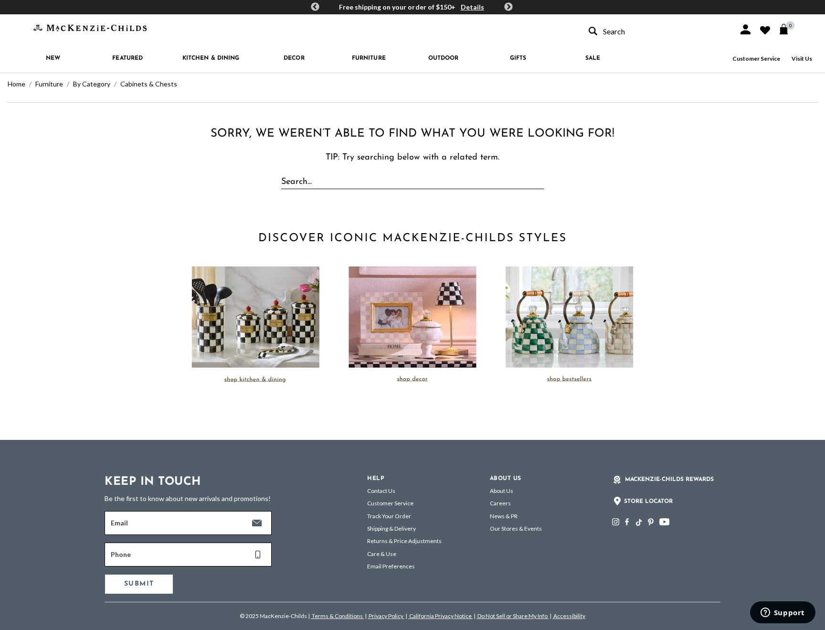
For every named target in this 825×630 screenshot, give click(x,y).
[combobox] (655, 31)
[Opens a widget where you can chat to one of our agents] (782, 613)
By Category (91, 84)
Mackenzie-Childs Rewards (669, 479)
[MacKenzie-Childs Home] (90, 27)
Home (16, 84)
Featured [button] (127, 58)
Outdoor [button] (443, 58)
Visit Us (802, 58)
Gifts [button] (518, 58)
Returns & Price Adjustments (404, 541)
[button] (745, 29)
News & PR (504, 516)
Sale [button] (592, 58)
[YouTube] (664, 521)
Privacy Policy (386, 615)
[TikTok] (638, 522)
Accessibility (568, 615)
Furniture (49, 84)
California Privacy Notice (440, 615)
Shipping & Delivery (391, 528)
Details (472, 7)
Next (508, 7)
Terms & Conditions (337, 615)
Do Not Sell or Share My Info (512, 615)
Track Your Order (389, 516)
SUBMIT (139, 583)
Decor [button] (294, 58)
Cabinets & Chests (148, 84)
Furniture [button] (369, 58)
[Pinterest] (651, 521)
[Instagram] (615, 521)
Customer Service (756, 58)
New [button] (53, 58)
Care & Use (381, 553)
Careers (500, 503)
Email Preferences (391, 566)
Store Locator (648, 501)
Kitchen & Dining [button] (211, 58)
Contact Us (381, 490)
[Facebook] (627, 521)
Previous (315, 7)
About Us (501, 490)
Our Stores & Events (516, 528)
